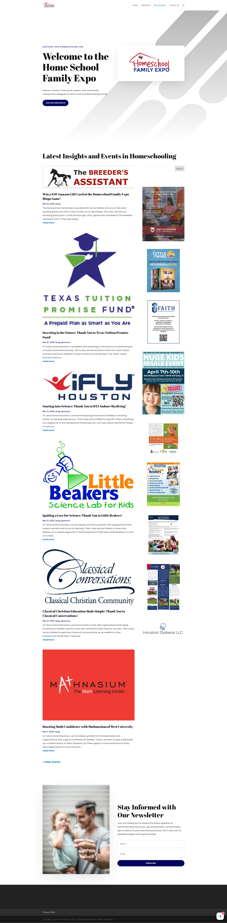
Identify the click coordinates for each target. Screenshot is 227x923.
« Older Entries (51, 762)
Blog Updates (160, 5)
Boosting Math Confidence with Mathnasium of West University (88, 727)
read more (48, 222)
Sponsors (65, 342)
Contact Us (174, 5)
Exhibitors (146, 5)
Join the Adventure (55, 102)
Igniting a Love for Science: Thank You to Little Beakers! (82, 515)
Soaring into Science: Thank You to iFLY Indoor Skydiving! (84, 406)
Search (179, 168)
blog (58, 204)
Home (135, 5)
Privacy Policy (49, 912)
